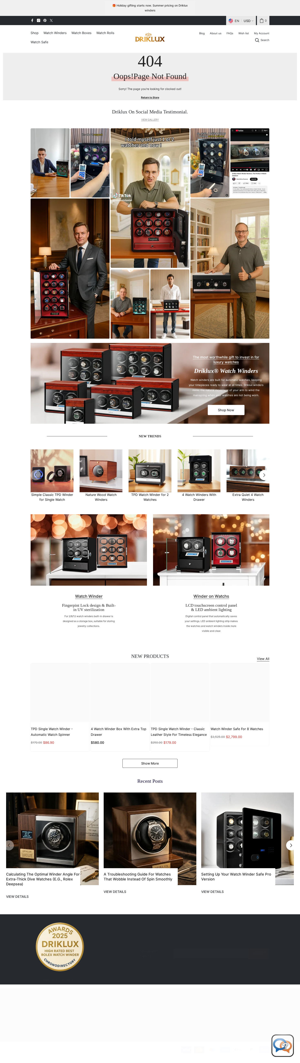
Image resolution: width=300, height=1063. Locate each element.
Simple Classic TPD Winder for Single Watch (52, 497)
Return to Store (150, 97)
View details (17, 897)
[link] (263, 20)
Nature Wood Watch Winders (101, 497)
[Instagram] (38, 20)
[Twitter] (51, 20)
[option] (52, 475)
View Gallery (150, 119)
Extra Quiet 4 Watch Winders (247, 497)
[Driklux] (150, 383)
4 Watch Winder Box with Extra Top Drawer (118, 732)
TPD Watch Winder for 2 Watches (150, 497)
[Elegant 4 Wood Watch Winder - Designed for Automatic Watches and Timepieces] (248, 470)
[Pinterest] (45, 20)
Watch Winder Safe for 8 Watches (237, 729)
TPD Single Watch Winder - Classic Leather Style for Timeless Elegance (179, 732)
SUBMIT (259, 953)
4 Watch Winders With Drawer (199, 497)
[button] (264, 475)
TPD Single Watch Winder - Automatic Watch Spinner (52, 732)
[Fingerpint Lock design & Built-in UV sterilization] (89, 550)
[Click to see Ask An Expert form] (282, 1045)
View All (263, 659)
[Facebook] (32, 20)
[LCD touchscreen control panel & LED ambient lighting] (211, 550)
